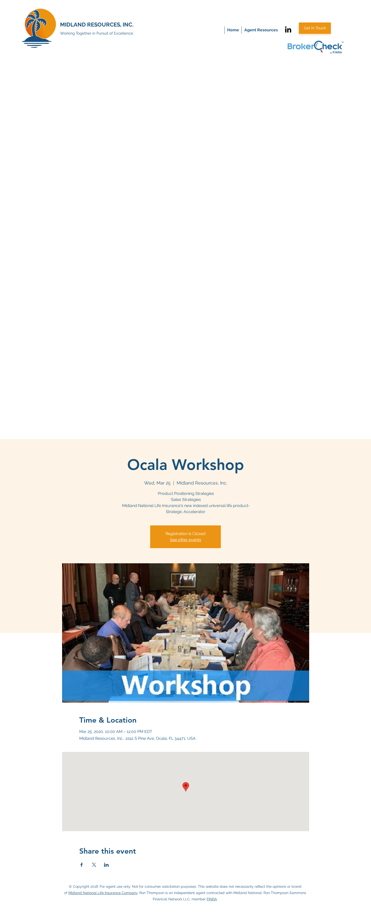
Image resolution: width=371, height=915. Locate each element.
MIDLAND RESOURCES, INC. (97, 24)
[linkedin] (288, 29)
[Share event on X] (94, 865)
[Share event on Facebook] (81, 865)
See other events (185, 539)
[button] (261, 30)
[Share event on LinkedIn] (106, 865)
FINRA (212, 899)
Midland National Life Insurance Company (103, 893)
